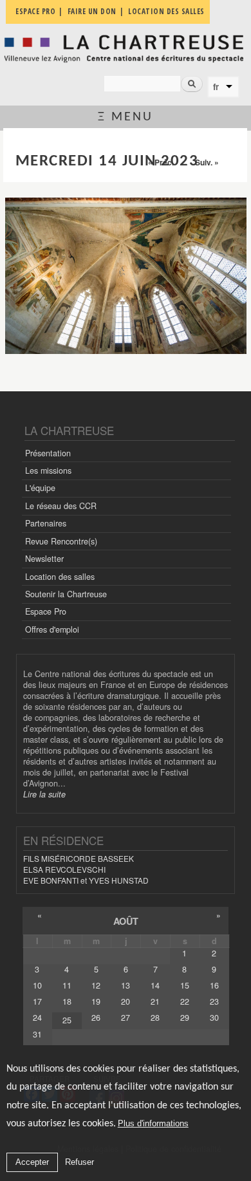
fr (216, 87)
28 (155, 1017)
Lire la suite (44, 794)
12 (95, 985)
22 (184, 1001)
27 (125, 1017)
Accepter (32, 1162)
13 (125, 985)
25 (66, 1020)
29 (184, 1017)
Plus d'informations (153, 1123)
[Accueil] (125, 48)
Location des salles (60, 576)
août (125, 921)
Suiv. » (207, 162)
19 (95, 1001)
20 (125, 1001)
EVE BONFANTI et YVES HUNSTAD (86, 880)
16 (214, 985)
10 (37, 985)
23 (214, 1001)
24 (37, 1017)
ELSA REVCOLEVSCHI (64, 869)
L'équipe (40, 488)
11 (66, 985)
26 (95, 1017)
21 (155, 1001)
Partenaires (45, 523)
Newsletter (44, 558)
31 (37, 1034)
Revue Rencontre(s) (61, 541)
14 (155, 985)
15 (184, 985)
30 (214, 1017)
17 (37, 1001)
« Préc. (161, 162)
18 (66, 1001)
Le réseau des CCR (61, 506)
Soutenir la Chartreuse (66, 594)
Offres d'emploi (52, 629)
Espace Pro (45, 611)
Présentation (48, 453)
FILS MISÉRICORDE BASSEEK (78, 858)
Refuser (79, 1162)
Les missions (48, 470)
